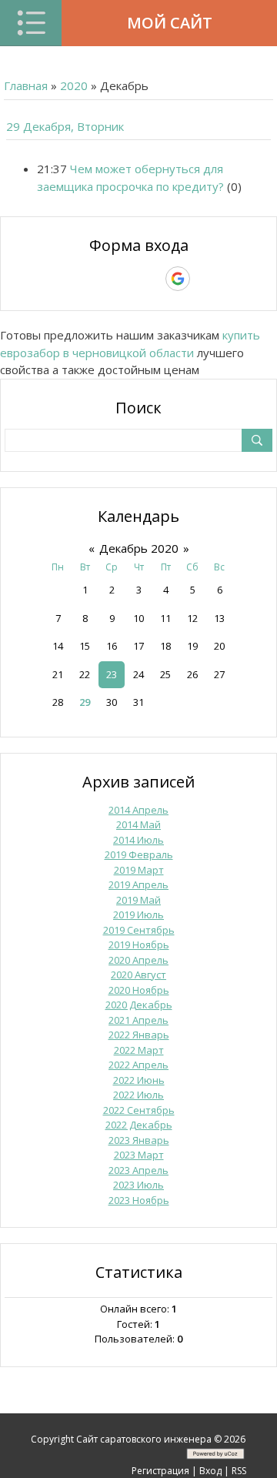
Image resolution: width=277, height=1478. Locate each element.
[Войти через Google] (177, 278)
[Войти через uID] (72, 278)
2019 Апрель (138, 884)
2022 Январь (138, 1035)
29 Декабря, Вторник (65, 126)
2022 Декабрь (138, 1125)
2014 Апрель (138, 810)
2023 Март (139, 1155)
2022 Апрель (138, 1065)
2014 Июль (138, 840)
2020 (74, 85)
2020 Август (138, 974)
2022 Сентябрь (139, 1110)
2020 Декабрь (138, 1005)
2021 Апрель (138, 1020)
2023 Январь (138, 1140)
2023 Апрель (138, 1170)
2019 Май (138, 900)
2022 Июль (138, 1095)
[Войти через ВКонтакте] (98, 278)
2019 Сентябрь (139, 930)
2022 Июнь (139, 1080)
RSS (239, 1470)
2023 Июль (138, 1185)
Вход (210, 1470)
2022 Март (139, 1050)
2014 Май (138, 824)
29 (84, 702)
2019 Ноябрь (138, 944)
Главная (26, 85)
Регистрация (160, 1470)
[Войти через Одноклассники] (204, 278)
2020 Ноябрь (138, 990)
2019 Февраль (139, 854)
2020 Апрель (138, 960)
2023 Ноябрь (138, 1200)
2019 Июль (138, 914)
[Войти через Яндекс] (150, 278)
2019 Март (139, 870)
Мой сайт (169, 22)
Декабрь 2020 (139, 548)
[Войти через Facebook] (124, 278)
